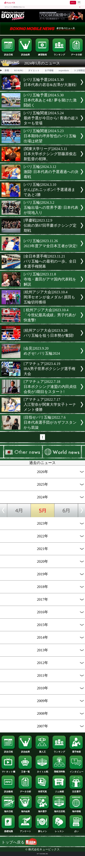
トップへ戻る (13, 842)
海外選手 (42, 811)
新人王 (42, 751)
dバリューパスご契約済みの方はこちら (15, 7)
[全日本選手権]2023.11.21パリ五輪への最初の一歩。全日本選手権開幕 (50, 261)
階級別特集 (59, 771)
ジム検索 (59, 791)
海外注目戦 (59, 811)
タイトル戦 (42, 771)
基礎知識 (8, 831)
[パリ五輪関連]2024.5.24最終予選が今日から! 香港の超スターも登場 (51, 118)
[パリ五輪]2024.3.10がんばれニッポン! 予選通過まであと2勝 (49, 189)
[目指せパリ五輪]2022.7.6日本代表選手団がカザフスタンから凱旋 (50, 422)
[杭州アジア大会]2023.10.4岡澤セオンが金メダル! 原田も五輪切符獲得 (49, 297)
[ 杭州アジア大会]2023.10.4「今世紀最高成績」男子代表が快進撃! (50, 315)
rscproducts (64, 70)
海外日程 (8, 811)
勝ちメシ (42, 831)
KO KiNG (18, 70)
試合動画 (8, 791)
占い (76, 831)
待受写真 (42, 791)
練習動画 (42, 54)
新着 (7, 70)
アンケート (25, 831)
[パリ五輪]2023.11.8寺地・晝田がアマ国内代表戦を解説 (50, 279)
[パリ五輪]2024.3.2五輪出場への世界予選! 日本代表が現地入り (51, 207)
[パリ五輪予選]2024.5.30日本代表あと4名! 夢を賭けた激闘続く (50, 100)
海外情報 (76, 811)
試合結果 (25, 54)
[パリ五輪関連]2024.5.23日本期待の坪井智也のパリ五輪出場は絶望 (50, 136)
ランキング (59, 54)
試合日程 (8, 54)
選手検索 (76, 751)
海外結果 (25, 811)
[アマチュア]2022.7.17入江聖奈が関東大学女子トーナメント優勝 (50, 404)
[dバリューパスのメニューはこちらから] (79, 3)
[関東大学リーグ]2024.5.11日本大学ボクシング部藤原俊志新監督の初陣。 (50, 154)
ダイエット (34, 70)
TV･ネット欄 (8, 771)
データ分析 (76, 54)
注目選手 (76, 791)
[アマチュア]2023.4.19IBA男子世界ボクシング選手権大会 (49, 369)
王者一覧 (25, 771)
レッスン (59, 831)
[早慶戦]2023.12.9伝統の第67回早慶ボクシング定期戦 (50, 225)
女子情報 (49, 70)
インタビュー (76, 771)
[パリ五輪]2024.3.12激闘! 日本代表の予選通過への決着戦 (51, 172)
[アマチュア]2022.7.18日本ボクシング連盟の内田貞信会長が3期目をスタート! (50, 386)
